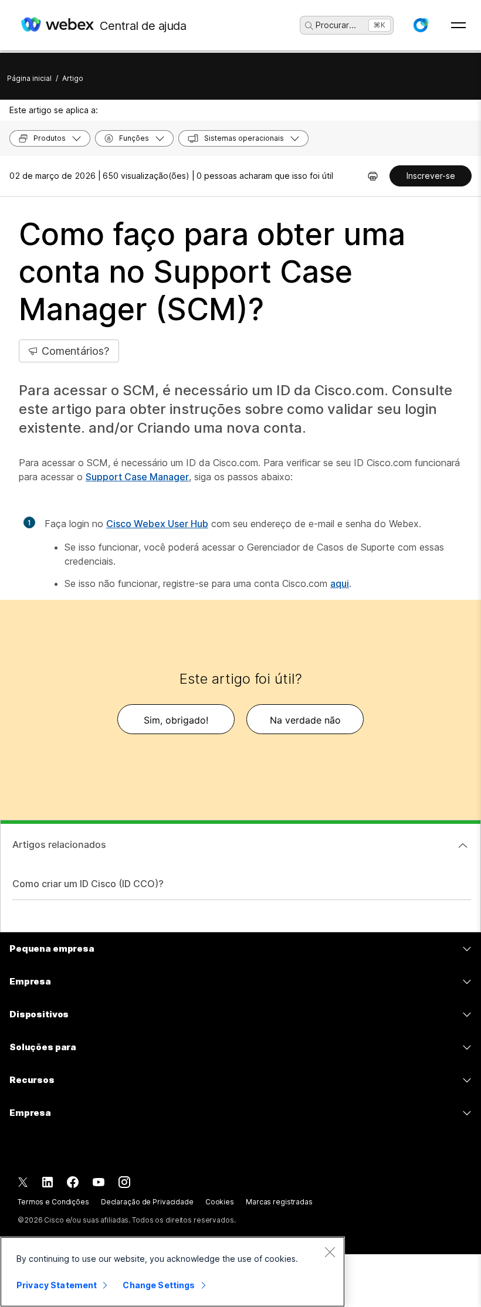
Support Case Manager (137, 477)
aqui (339, 583)
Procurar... (336, 25)
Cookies (219, 1201)
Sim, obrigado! (176, 720)
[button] (420, 25)
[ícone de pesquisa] (309, 26)
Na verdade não (305, 720)
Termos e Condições (53, 1201)
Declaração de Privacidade (147, 1201)
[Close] (330, 1252)
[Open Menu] (458, 25)
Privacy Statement (56, 1285)
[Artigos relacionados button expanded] (463, 845)
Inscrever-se (431, 176)
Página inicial (29, 78)
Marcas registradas (279, 1201)
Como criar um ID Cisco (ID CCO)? (88, 884)
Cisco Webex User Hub (157, 523)
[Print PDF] (373, 175)
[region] (172, 1272)
